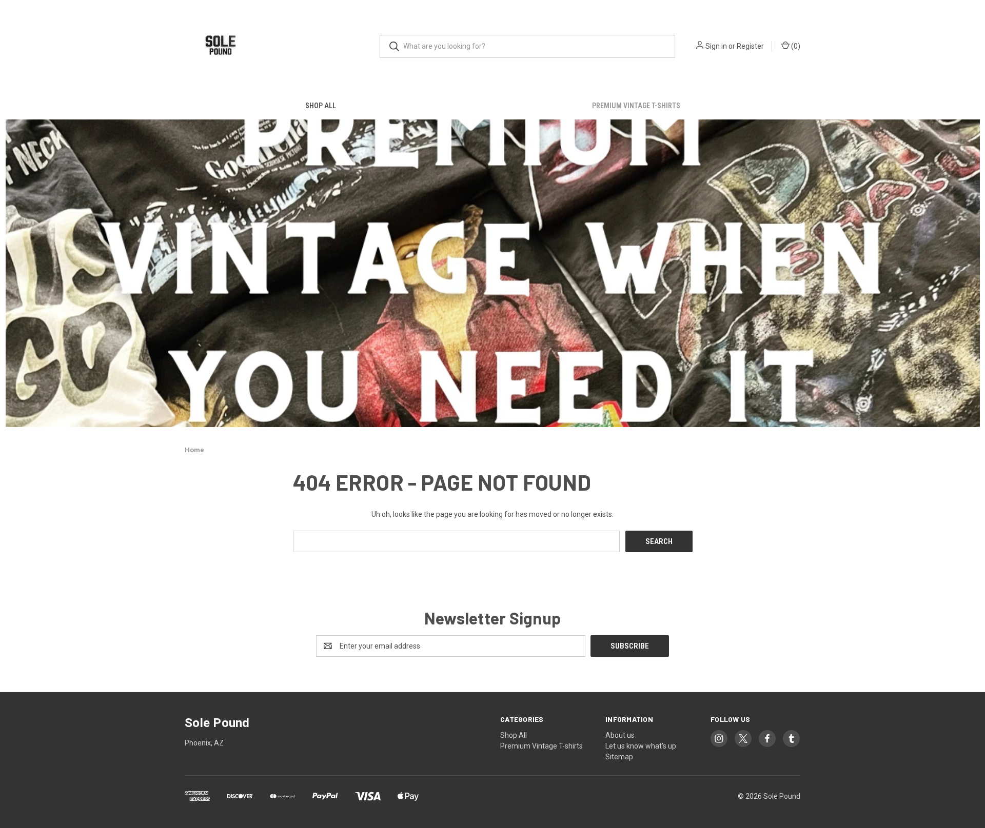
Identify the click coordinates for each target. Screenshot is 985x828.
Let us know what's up (640, 746)
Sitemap (619, 757)
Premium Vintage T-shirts (636, 106)
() (795, 46)
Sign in (716, 46)
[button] (493, 273)
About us (620, 735)
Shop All (320, 106)
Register (750, 46)
